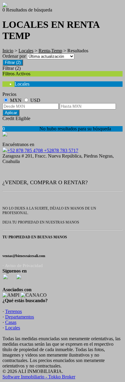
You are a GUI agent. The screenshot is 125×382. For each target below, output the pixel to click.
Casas (10, 322)
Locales (26, 50)
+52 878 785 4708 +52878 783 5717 (42, 150)
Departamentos (19, 316)
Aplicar (11, 112)
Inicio (7, 50)
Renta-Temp (50, 50)
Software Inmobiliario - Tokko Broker (38, 376)
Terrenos (13, 311)
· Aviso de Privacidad (22, 265)
